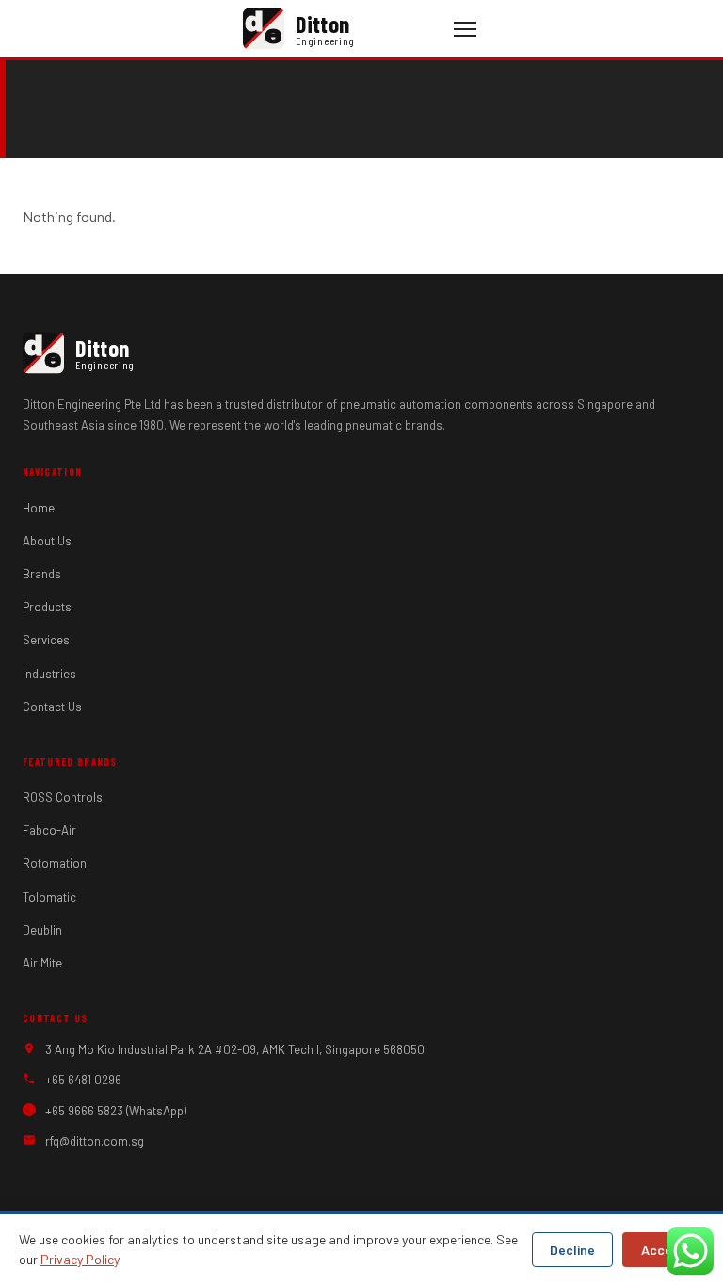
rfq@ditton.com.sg (94, 1140)
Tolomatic (49, 896)
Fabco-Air (49, 829)
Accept (663, 1250)
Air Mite (42, 962)
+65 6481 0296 (83, 1079)
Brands (42, 573)
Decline (572, 1250)
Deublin (42, 929)
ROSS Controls (63, 797)
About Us (47, 540)
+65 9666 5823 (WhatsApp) (115, 1110)
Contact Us (52, 706)
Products (47, 606)
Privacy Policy (79, 1259)
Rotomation (55, 862)
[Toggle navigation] (465, 29)
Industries (49, 673)
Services (46, 639)
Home (39, 507)
